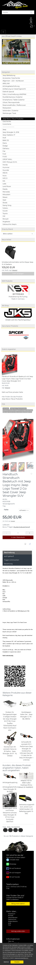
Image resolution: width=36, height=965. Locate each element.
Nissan (5, 197)
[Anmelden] (31, 18)
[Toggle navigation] (3, 32)
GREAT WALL (7, 159)
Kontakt (10, 915)
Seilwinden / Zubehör (10, 110)
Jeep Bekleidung (9, 75)
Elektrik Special (8, 92)
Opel (4, 200)
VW (4, 216)
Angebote (6, 222)
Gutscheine (7, 124)
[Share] (30, 544)
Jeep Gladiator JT (9, 135)
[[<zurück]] (10, 830)
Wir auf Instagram (15, 872)
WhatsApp (12, 864)
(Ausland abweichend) (21, 527)
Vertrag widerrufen (18, 931)
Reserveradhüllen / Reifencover (14, 105)
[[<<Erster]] (5, 830)
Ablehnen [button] (6, 962)
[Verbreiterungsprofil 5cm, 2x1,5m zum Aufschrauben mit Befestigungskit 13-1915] (26, 798)
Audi (4, 138)
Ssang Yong (7, 205)
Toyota (5, 213)
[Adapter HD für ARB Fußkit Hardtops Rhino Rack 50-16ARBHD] (26, 775)
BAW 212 (6, 140)
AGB (9, 923)
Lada (4, 184)
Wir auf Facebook (15, 868)
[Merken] (31, 474)
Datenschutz (12, 919)
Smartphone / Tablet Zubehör (14, 100)
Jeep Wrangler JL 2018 (11, 132)
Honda (5, 165)
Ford (4, 154)
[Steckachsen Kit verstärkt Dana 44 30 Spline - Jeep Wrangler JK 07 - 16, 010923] (10, 738)
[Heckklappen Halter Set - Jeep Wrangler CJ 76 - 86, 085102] (26, 704)
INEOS (5, 173)
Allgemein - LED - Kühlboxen (13, 81)
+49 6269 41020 (14, 860)
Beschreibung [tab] (9, 552)
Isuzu (5, 175)
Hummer (6, 167)
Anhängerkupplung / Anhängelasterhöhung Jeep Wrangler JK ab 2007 (11, 787)
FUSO (5, 157)
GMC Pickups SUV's (10, 162)
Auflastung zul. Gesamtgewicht (14, 89)
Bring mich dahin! (18, 904)
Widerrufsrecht (13, 921)
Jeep (4, 129)
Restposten (7, 108)
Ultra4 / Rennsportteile (11, 102)
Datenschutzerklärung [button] (21, 958)
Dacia (5, 143)
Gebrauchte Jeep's (9, 224)
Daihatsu (6, 148)
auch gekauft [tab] (9, 556)
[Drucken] (25, 544)
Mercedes (6, 192)
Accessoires (15, 827)
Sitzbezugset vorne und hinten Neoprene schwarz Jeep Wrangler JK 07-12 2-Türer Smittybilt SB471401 (10, 815)
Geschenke (7, 121)
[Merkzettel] (31, 23)
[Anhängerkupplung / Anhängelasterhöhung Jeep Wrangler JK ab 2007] (10, 776)
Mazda (5, 189)
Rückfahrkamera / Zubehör (13, 97)
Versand (14, 270)
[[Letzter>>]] (20, 830)
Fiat (4, 151)
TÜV (9, 925)
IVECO (5, 178)
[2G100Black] (18, 437)
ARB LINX (6, 83)
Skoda (5, 203)
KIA (4, 181)
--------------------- (8, 116)
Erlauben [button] (16, 962)
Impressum (11, 913)
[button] (31, 443)
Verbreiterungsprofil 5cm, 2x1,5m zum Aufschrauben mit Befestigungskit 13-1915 (26, 809)
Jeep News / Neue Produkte (13, 119)
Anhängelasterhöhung (11, 86)
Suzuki (5, 211)
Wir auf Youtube (14, 877)
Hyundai (6, 170)
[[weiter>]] (15, 830)
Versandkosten (12, 917)
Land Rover (7, 186)
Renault (5, 219)
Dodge (5, 146)
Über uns (11, 941)
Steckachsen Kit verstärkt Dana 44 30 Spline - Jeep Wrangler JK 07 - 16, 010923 (10, 751)
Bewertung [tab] (8, 564)
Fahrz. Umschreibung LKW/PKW (14, 94)
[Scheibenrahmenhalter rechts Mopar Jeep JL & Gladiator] (11, 252)
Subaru (5, 208)
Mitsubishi (6, 194)
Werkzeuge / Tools (9, 113)
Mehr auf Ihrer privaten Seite (12, 392)
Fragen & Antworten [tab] (11, 560)
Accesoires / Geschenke (11, 78)
